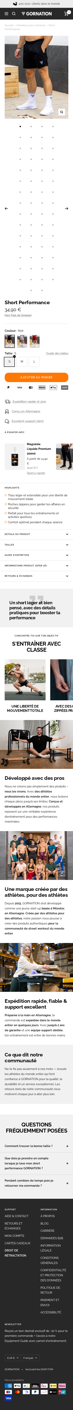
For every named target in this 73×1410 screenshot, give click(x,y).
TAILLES (9, 545)
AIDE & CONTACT (16, 1216)
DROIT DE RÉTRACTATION (15, 1253)
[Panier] (66, 14)
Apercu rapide (36, 473)
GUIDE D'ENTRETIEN (17, 555)
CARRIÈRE (47, 1231)
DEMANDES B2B (51, 1238)
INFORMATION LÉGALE (50, 1248)
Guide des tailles (57, 353)
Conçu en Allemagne (26, 411)
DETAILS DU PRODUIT (17, 534)
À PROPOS (47, 1216)
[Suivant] (66, 208)
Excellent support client (28, 421)
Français (28, 1358)
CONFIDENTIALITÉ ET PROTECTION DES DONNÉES (53, 1275)
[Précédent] (6, 208)
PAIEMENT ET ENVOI (49, 1302)
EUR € (11, 1358)
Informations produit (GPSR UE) (26, 565)
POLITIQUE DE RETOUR (50, 1290)
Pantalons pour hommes (31, 25)
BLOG (44, 1223)
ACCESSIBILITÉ (50, 1312)
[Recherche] (14, 13)
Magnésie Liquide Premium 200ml (39, 448)
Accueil (9, 25)
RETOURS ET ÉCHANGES (13, 1226)
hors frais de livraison (18, 315)
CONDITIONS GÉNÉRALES (49, 1260)
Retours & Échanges (19, 576)
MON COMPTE (14, 1236)
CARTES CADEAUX (17, 1243)
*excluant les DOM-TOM (39, 1369)
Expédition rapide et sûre (29, 401)
